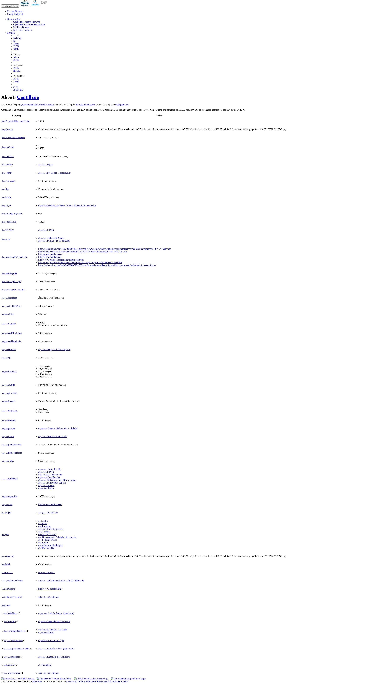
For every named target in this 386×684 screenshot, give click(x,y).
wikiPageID (9, 273)
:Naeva (46, 632)
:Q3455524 (47, 534)
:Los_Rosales (49, 477)
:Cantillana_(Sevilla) (52, 629)
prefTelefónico (12, 453)
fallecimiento (13, 640)
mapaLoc (9, 410)
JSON (16, 46)
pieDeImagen (11, 444)
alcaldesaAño (11, 306)
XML (16, 49)
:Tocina (46, 488)
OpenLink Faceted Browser (26, 22)
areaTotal (8, 156)
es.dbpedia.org (122, 104)
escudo (8, 385)
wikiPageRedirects (14, 631)
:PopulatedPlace (47, 540)
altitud (8, 314)
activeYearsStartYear (13, 137)
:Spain (45, 164)
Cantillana (28, 97)
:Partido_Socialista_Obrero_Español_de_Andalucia (67, 205)
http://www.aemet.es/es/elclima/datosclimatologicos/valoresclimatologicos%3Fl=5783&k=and (82, 251)
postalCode (9, 221)
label (6, 564)
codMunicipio (12, 333)
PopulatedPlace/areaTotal (15, 121)
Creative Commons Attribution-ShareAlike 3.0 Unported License (97, 681)
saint (6, 239)
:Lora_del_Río (49, 469)
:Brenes (46, 485)
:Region (43, 542)
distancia (9, 371)
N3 (14, 41)
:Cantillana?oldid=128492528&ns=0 (61, 580)
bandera (9, 323)
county (7, 172)
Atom (16, 57)
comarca (9, 349)
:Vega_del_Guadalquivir (54, 172)
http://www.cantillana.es (49, 257)
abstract (7, 129)
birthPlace (10, 613)
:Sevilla (46, 230)
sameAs (7, 572)
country (7, 164)
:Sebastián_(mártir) (51, 238)
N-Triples (17, 38)
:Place (42, 523)
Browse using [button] (13, 19)
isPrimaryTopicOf (12, 597)
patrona (8, 428)
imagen (8, 401)
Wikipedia (37, 681)
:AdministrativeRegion (50, 545)
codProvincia (11, 341)
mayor (6, 205)
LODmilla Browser (22, 30)
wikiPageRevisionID (13, 289)
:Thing (43, 520)
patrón (8, 436)
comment (8, 556)
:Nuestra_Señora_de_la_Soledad (58, 428)
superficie (9, 496)
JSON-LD (18, 90)
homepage (8, 588)
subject (6, 512)
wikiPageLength (11, 281)
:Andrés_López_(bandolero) (56, 613)
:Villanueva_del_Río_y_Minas (57, 480)
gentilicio (9, 393)
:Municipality (46, 548)
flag (5, 189)
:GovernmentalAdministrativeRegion (57, 537)
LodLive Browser (21, 27)
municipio (12, 656)
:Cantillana (48, 512)
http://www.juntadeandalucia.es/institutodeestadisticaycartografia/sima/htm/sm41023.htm (80, 262)
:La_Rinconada (50, 474)
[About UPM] (40, 6)
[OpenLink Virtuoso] (17, 678)
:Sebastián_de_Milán (52, 436)
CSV (15, 87)
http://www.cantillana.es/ (50, 254)
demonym (8, 181)
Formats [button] (11, 32)
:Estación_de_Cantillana (54, 621)
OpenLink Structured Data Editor (29, 24)
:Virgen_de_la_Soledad (54, 240)
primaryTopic (12, 673)
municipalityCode (12, 213)
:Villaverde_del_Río (52, 482)
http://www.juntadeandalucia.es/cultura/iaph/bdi (61, 259)
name (6, 605)
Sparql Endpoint (15, 14)
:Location (44, 526)
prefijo (8, 461)
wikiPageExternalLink (14, 257)
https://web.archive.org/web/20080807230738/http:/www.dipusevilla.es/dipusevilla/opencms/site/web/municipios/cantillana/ (97, 265)
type (5, 534)
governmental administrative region (37, 104)
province (8, 230)
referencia (10, 478)
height (6, 197)
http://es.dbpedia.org (85, 104)
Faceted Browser (15, 11)
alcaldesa (9, 298)
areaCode (8, 147)
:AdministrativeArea (51, 529)
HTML (16, 70)
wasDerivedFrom (12, 580)
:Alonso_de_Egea (51, 640)
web (7, 504)
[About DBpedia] (25, 6)
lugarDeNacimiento (16, 648)
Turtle (16, 43)
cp (6, 357)
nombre (9, 420)
